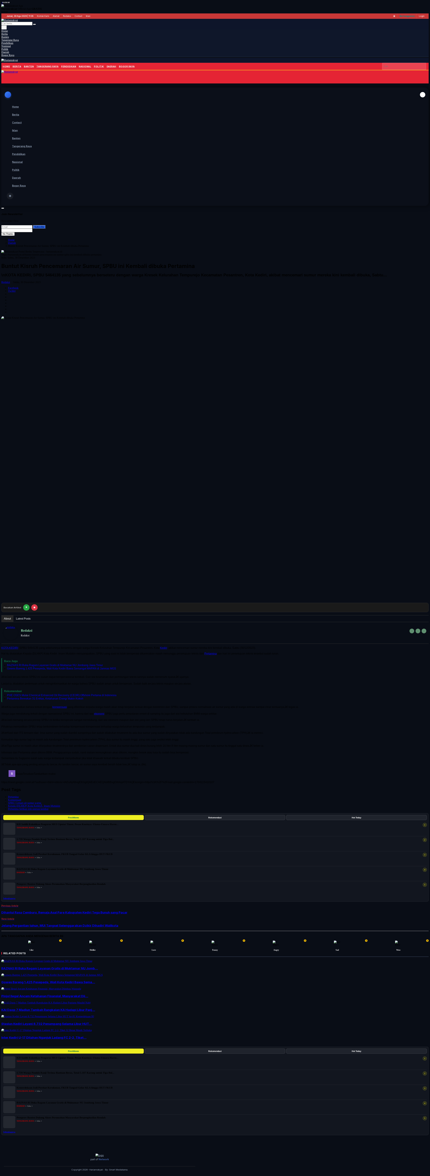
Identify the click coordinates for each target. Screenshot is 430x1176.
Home (6, 66)
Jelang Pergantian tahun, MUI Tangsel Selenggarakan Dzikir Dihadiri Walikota (59, 926)
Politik (99, 66)
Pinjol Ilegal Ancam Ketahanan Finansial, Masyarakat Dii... (44, 996)
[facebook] (412, 631)
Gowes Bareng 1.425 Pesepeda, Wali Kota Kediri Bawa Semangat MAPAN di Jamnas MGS (61, 668)
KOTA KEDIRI (9, 647)
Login (421, 16)
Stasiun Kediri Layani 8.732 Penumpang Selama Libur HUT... (46, 1024)
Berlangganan (407, 16)
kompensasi (59, 707)
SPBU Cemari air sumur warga (24, 802)
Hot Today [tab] (356, 818)
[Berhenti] (34, 607)
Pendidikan (68, 66)
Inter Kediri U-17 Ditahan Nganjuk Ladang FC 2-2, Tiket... (44, 1037)
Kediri (163, 647)
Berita (17, 66)
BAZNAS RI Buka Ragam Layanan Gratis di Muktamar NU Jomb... (49, 968)
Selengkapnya (9, 898)
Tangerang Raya (47, 66)
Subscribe (39, 227)
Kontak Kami (43, 16)
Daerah (111, 66)
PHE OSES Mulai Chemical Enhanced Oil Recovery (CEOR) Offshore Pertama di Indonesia (61, 695)
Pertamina (210, 653)
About (7, 618)
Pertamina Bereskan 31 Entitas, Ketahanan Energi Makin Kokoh (45, 698)
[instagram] (424, 631)
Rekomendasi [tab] (215, 818)
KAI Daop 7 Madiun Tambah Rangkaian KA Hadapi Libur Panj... (48, 1010)
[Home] (9, 60)
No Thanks (8, 234)
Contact (78, 16)
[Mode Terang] (394, 16)
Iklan (88, 16)
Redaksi (67, 16)
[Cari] (34, 24)
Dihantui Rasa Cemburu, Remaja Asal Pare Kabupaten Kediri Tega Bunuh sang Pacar (64, 912)
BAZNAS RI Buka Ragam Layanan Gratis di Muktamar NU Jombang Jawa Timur (55, 665)
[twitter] (418, 631)
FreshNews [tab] (73, 818)
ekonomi (99, 713)
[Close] (422, 94)
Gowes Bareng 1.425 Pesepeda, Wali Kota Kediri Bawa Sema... (48, 982)
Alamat (56, 16)
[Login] (6, 78)
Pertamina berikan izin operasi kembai (28, 808)
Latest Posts (23, 618)
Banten (29, 66)
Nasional (85, 66)
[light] (10, 196)
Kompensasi (14, 799)
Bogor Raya (127, 66)
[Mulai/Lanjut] (26, 607)
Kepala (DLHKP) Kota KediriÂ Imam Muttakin (34, 805)
